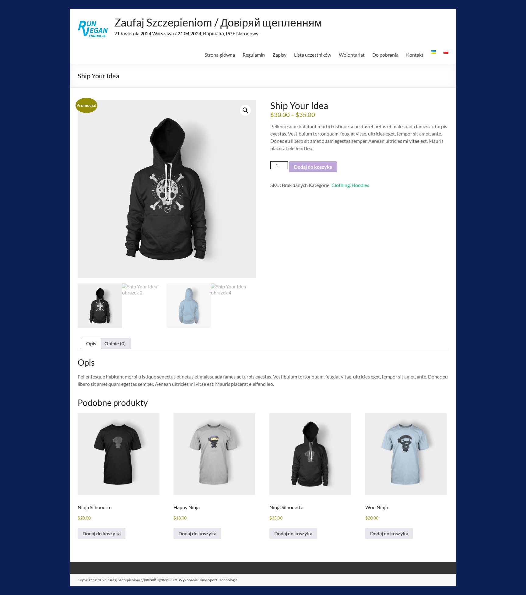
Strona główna (220, 55)
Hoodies (360, 185)
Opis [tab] (91, 343)
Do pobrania (385, 55)
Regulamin (254, 55)
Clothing (340, 185)
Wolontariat (352, 55)
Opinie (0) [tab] (115, 343)
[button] (245, 110)
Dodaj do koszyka (313, 167)
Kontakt (414, 55)
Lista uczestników (312, 55)
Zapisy (279, 55)
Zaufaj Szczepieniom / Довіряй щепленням (218, 22)
